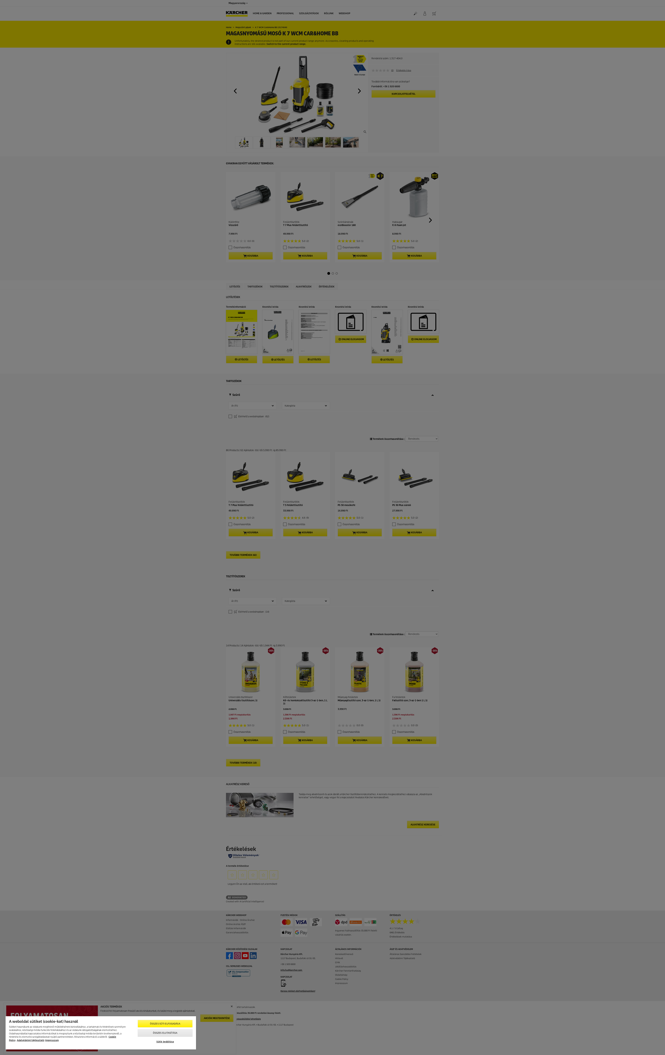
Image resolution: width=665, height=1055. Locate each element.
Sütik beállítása (165, 1041)
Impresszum (52, 1040)
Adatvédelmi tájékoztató (30, 1040)
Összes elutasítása (165, 1032)
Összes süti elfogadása (165, 1023)
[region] (101, 1032)
